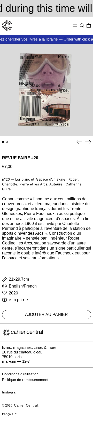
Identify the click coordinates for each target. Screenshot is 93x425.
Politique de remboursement (25, 380)
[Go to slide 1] (3, 142)
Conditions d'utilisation (20, 374)
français (8, 414)
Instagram (10, 392)
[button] (82, 25)
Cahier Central (26, 405)
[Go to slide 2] (7, 142)
